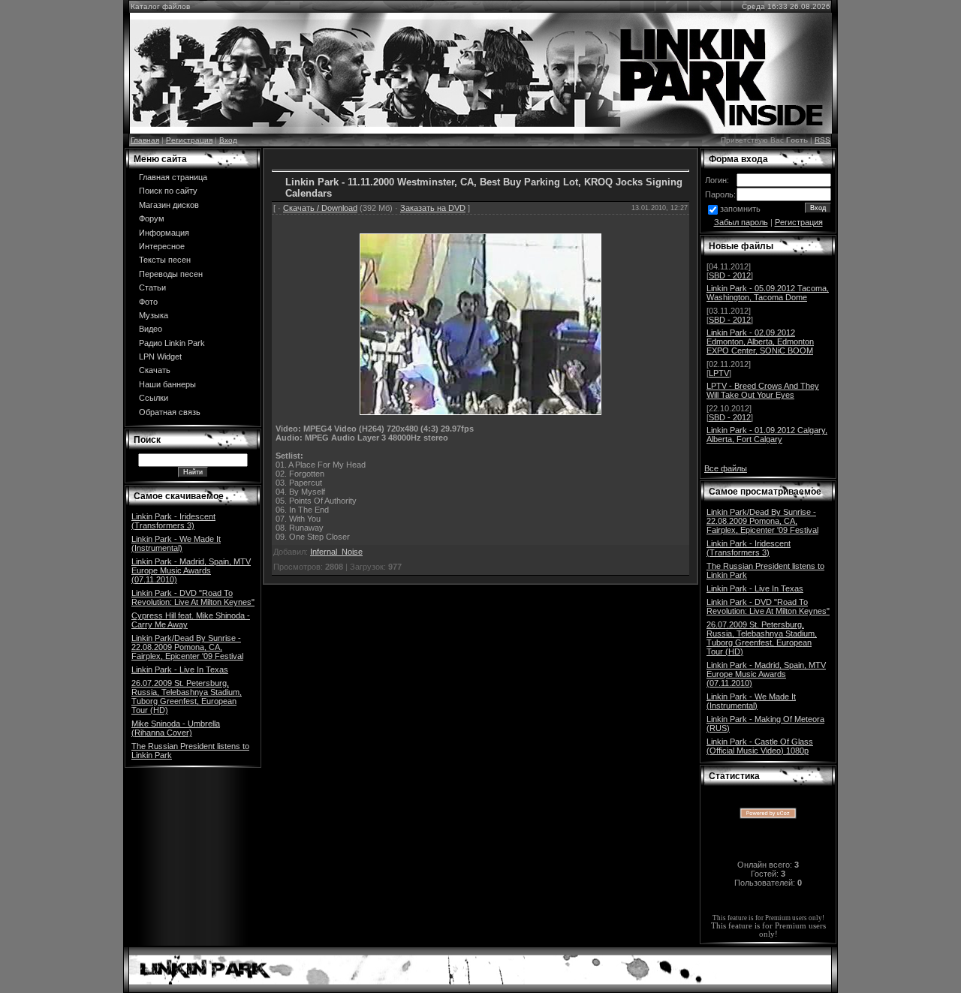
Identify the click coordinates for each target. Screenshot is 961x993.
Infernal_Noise (336, 551)
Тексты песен (165, 259)
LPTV (719, 373)
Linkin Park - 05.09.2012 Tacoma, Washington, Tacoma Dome (767, 293)
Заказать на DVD (432, 207)
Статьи (152, 287)
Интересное (162, 246)
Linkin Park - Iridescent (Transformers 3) (173, 521)
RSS (822, 140)
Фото (148, 301)
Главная (145, 140)
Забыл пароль (741, 222)
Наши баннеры (167, 384)
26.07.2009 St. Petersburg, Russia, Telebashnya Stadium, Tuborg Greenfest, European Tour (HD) (186, 697)
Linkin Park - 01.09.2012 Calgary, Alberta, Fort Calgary (766, 435)
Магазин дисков (169, 204)
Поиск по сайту (168, 190)
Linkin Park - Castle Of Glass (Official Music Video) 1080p (759, 746)
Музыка (153, 315)
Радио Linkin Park (172, 343)
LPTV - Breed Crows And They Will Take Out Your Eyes (762, 390)
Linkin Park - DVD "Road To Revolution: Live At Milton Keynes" (193, 597)
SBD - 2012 (730, 275)
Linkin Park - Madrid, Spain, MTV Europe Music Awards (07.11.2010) (191, 570)
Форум (151, 218)
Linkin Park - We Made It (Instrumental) (176, 543)
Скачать (154, 370)
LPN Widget (160, 356)
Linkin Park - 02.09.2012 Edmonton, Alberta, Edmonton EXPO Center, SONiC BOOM (760, 341)
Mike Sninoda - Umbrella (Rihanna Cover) (175, 728)
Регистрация (189, 140)
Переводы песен (171, 273)
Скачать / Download (320, 207)
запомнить (740, 208)
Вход (228, 140)
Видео (150, 328)
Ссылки (153, 397)
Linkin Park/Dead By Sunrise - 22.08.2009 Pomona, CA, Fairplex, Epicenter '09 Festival (187, 646)
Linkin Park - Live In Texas (179, 669)
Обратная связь (169, 412)
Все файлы (725, 468)
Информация (164, 232)
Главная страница (173, 177)
